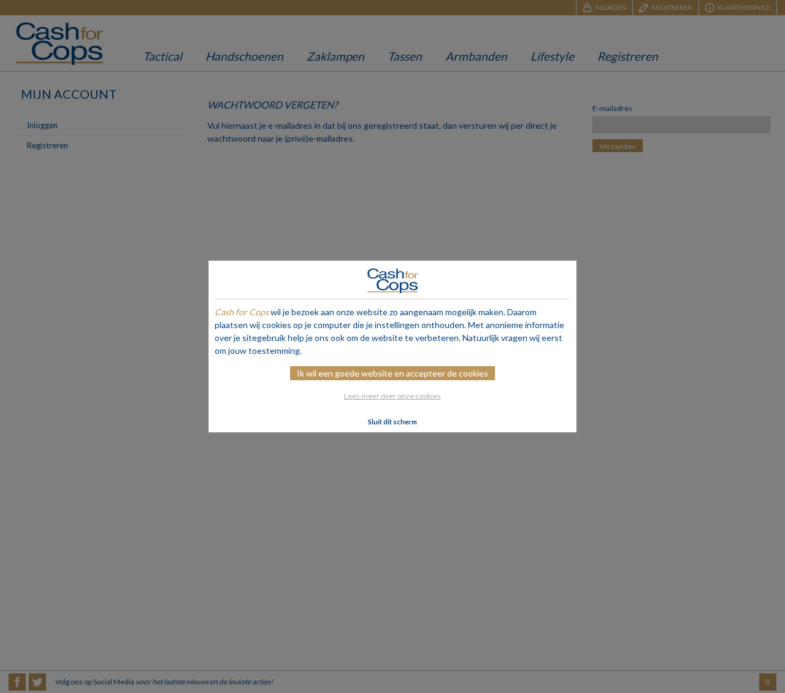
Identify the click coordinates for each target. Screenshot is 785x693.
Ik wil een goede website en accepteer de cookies (392, 373)
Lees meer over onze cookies (392, 395)
